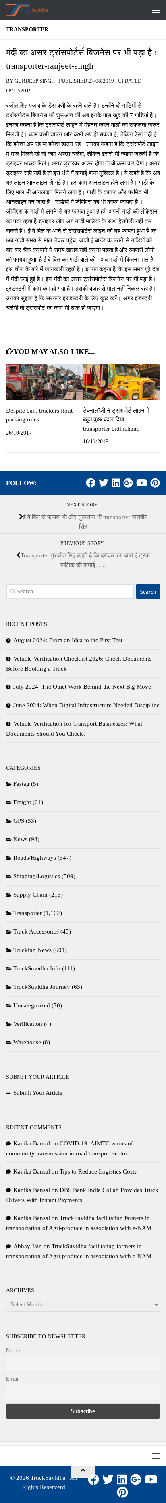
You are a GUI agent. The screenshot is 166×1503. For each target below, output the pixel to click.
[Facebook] (90, 483)
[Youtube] (141, 483)
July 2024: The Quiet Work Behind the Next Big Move (82, 686)
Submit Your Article (37, 1093)
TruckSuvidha (48, 1478)
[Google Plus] (128, 483)
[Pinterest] (155, 483)
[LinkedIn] (116, 483)
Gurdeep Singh (35, 81)
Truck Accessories (36, 931)
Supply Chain (30, 894)
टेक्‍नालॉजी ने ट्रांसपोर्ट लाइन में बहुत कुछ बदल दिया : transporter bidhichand (116, 419)
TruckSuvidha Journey (41, 987)
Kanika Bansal (31, 1143)
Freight (22, 802)
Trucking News (32, 950)
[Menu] (156, 10)
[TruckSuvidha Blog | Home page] (34, 10)
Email (12, 1378)
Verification (27, 1024)
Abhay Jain (27, 1246)
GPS (18, 821)
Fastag (21, 784)
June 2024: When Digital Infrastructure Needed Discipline (86, 705)
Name (13, 1350)
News (20, 839)
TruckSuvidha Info (36, 968)
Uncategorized (31, 1005)
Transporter (27, 29)
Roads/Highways (34, 857)
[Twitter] (103, 483)
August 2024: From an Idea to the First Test (67, 640)
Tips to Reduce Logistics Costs (98, 1171)
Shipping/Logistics (36, 876)
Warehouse (27, 1042)
